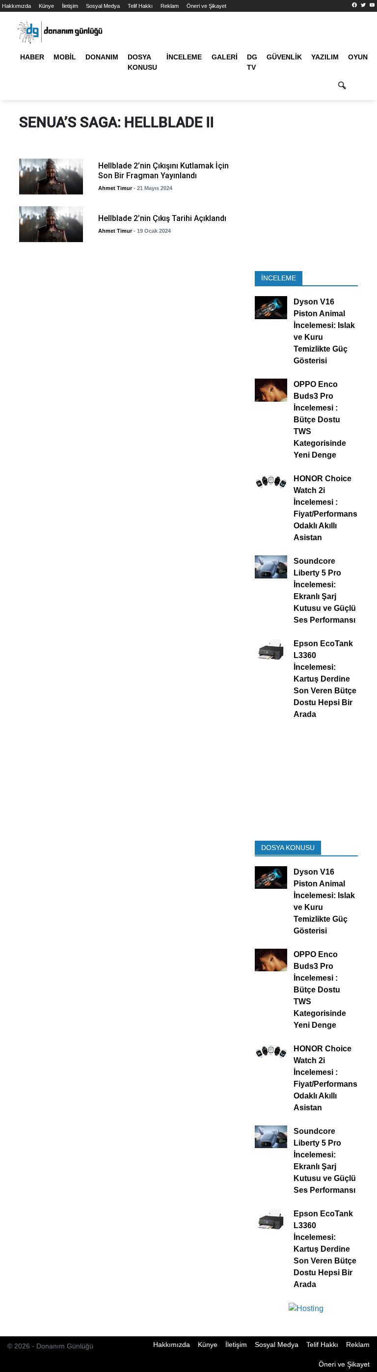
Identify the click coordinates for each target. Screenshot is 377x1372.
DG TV (252, 62)
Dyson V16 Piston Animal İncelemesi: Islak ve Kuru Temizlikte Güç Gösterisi (324, 331)
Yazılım (325, 57)
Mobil (65, 57)
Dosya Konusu (142, 62)
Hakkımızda (16, 6)
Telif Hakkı (140, 6)
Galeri (225, 57)
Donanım (101, 57)
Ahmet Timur (115, 188)
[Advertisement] (306, 212)
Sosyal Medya (103, 6)
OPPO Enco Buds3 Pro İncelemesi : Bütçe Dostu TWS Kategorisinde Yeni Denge (320, 420)
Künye (46, 6)
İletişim (70, 6)
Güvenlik (284, 57)
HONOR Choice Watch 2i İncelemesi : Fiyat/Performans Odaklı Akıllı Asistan (325, 508)
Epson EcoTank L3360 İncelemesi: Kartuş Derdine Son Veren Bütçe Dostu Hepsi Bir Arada (325, 679)
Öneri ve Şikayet (206, 6)
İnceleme (184, 57)
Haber (32, 57)
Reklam (170, 6)
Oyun (358, 57)
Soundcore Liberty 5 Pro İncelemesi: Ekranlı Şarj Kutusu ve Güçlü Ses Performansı (325, 591)
